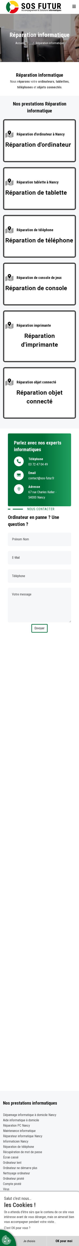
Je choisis (29, 1241)
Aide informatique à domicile (21, 1120)
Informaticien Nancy (15, 1141)
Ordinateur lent (12, 1163)
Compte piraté (12, 1184)
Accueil (19, 43)
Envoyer (39, 628)
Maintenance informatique (19, 1131)
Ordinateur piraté (13, 1178)
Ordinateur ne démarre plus (20, 1168)
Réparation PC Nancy (16, 1125)
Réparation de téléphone (18, 1147)
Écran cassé (10, 1157)
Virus (6, 1189)
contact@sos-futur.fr (41, 478)
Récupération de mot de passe (22, 1152)
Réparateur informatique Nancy (22, 1136)
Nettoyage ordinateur (16, 1173)
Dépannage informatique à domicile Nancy (29, 1115)
